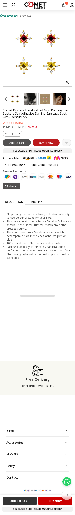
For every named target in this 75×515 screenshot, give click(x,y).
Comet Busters (48, 165)
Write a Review (13, 123)
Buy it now (46, 143)
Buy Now (55, 501)
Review (36, 201)
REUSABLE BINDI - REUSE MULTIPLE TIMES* (37, 150)
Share (12, 186)
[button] (5, 5)
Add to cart (16, 143)
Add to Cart (19, 501)
